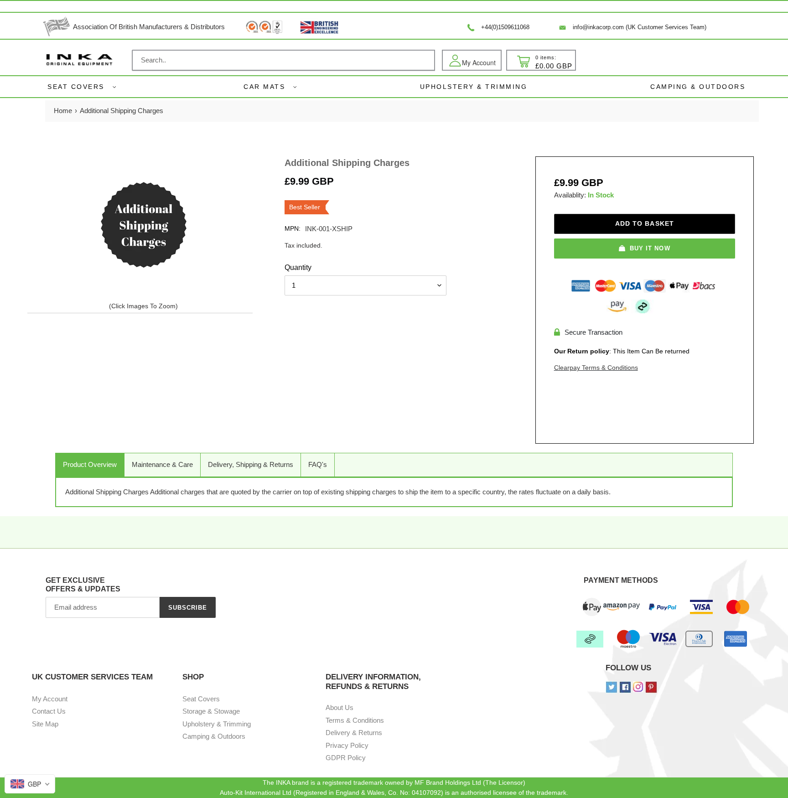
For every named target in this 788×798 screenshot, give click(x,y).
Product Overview (90, 464)
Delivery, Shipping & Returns (250, 464)
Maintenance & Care (162, 464)
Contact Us (49, 711)
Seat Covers (75, 86)
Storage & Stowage (211, 711)
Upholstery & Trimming (216, 724)
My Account (49, 699)
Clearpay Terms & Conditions (596, 367)
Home (63, 110)
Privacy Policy (347, 745)
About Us (339, 707)
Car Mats (264, 86)
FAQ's (317, 464)
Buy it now (650, 248)
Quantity (298, 267)
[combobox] (283, 60)
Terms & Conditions (355, 720)
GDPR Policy (346, 758)
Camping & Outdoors (213, 736)
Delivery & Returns (354, 732)
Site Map (45, 724)
